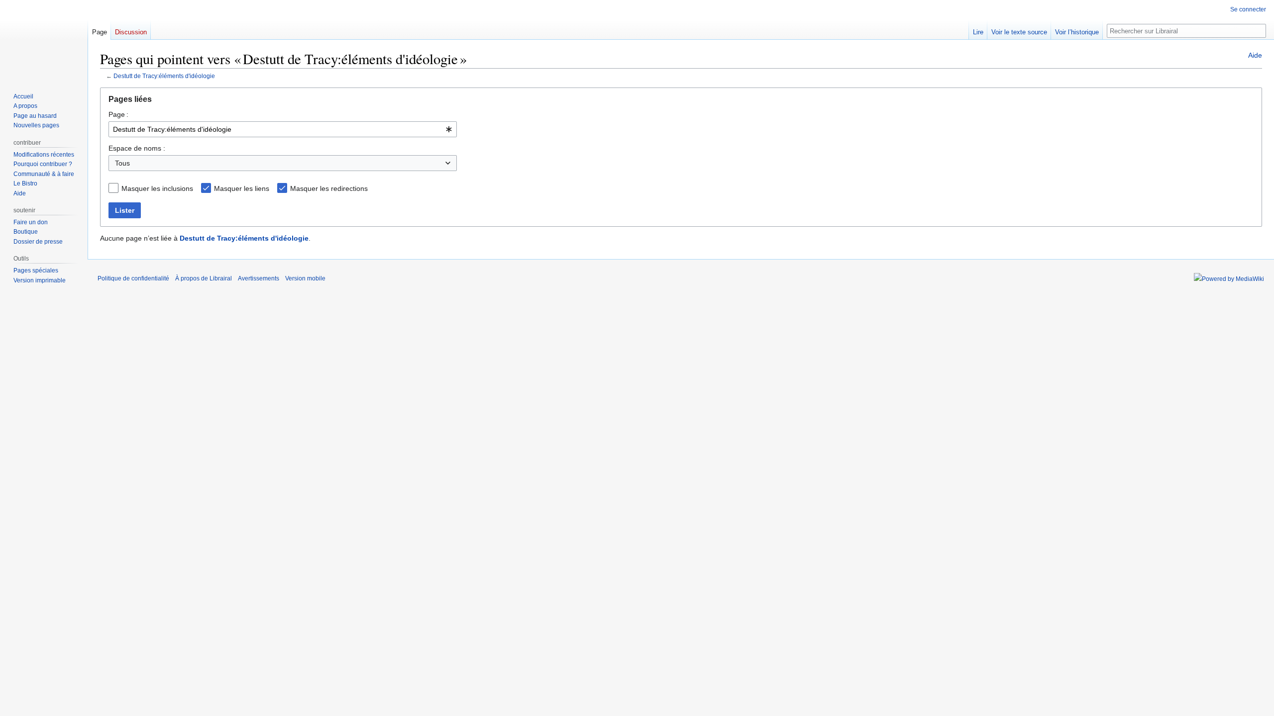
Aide (1255, 55)
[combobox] (282, 129)
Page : (118, 114)
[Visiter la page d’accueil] (44, 40)
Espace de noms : (136, 148)
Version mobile (305, 278)
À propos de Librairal (203, 278)
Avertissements (258, 278)
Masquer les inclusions (157, 188)
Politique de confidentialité (133, 278)
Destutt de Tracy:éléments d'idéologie (164, 76)
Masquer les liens (241, 188)
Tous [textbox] (122, 163)
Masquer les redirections (329, 188)
